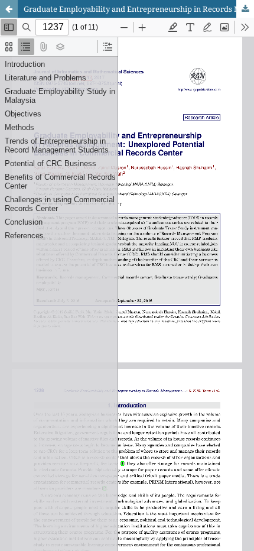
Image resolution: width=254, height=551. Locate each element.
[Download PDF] (245, 9)
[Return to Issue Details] (9, 9)
